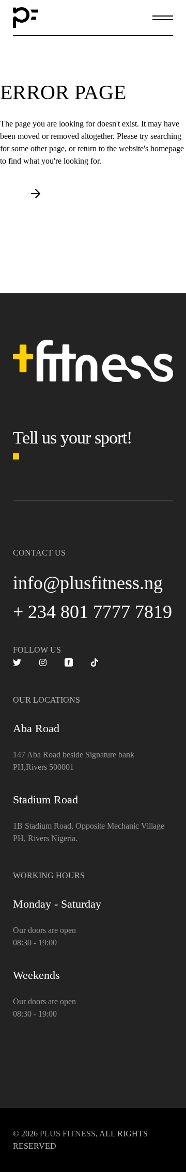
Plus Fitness (68, 1133)
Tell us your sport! (72, 437)
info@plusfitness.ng (88, 583)
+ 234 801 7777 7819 (92, 611)
